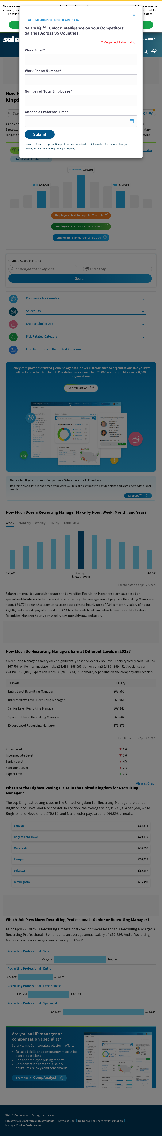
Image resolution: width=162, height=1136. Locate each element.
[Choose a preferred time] (81, 121)
